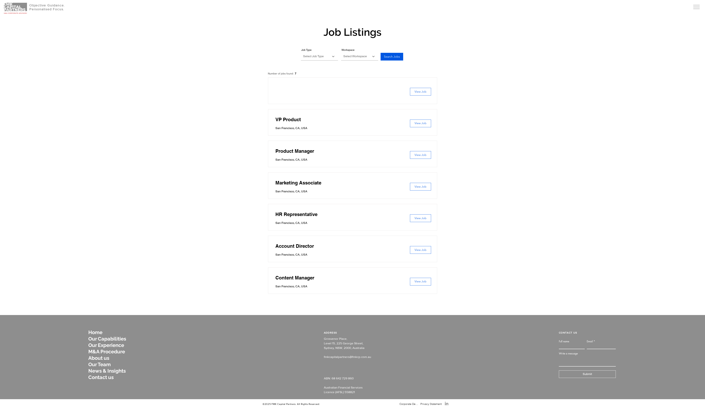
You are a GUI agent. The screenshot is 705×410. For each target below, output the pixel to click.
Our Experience (106, 345)
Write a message (568, 353)
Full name (564, 341)
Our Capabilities (107, 339)
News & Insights (107, 371)
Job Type (306, 50)
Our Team (99, 364)
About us (98, 358)
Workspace (348, 50)
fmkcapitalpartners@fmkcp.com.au (347, 356)
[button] (696, 7)
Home (95, 332)
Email (590, 341)
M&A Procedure (106, 351)
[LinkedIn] (446, 403)
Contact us (101, 377)
